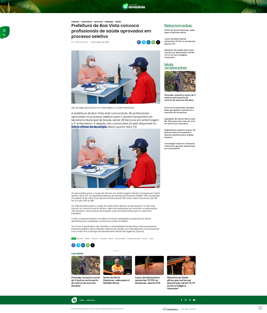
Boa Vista (80, 238)
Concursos (86, 22)
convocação (103, 238)
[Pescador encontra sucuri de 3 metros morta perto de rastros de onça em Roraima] (180, 81)
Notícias (98, 22)
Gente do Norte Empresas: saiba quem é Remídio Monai (179, 31)
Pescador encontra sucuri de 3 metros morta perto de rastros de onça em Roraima (180, 97)
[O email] (158, 42)
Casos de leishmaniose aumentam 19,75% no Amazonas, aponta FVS (180, 41)
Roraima (109, 22)
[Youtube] (194, 300)
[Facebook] (139, 42)
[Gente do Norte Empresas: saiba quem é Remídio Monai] (117, 265)
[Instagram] (185, 300)
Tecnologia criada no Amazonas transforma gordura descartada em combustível (179, 146)
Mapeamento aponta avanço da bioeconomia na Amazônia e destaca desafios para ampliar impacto (179, 134)
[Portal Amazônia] (133, 6)
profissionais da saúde (133, 238)
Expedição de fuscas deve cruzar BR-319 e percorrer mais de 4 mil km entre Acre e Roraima (179, 121)
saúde (151, 238)
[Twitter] (144, 42)
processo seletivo (120, 238)
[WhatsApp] (153, 42)
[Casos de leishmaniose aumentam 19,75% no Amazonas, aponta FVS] (149, 265)
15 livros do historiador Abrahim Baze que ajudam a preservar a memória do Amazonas (179, 110)
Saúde (118, 22)
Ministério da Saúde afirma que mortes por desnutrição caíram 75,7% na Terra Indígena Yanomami (179, 54)
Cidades (75, 22)
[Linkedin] (148, 42)
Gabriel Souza (81, 42)
